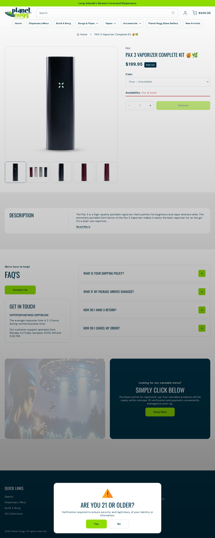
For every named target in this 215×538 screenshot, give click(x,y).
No (119, 524)
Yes (96, 524)
